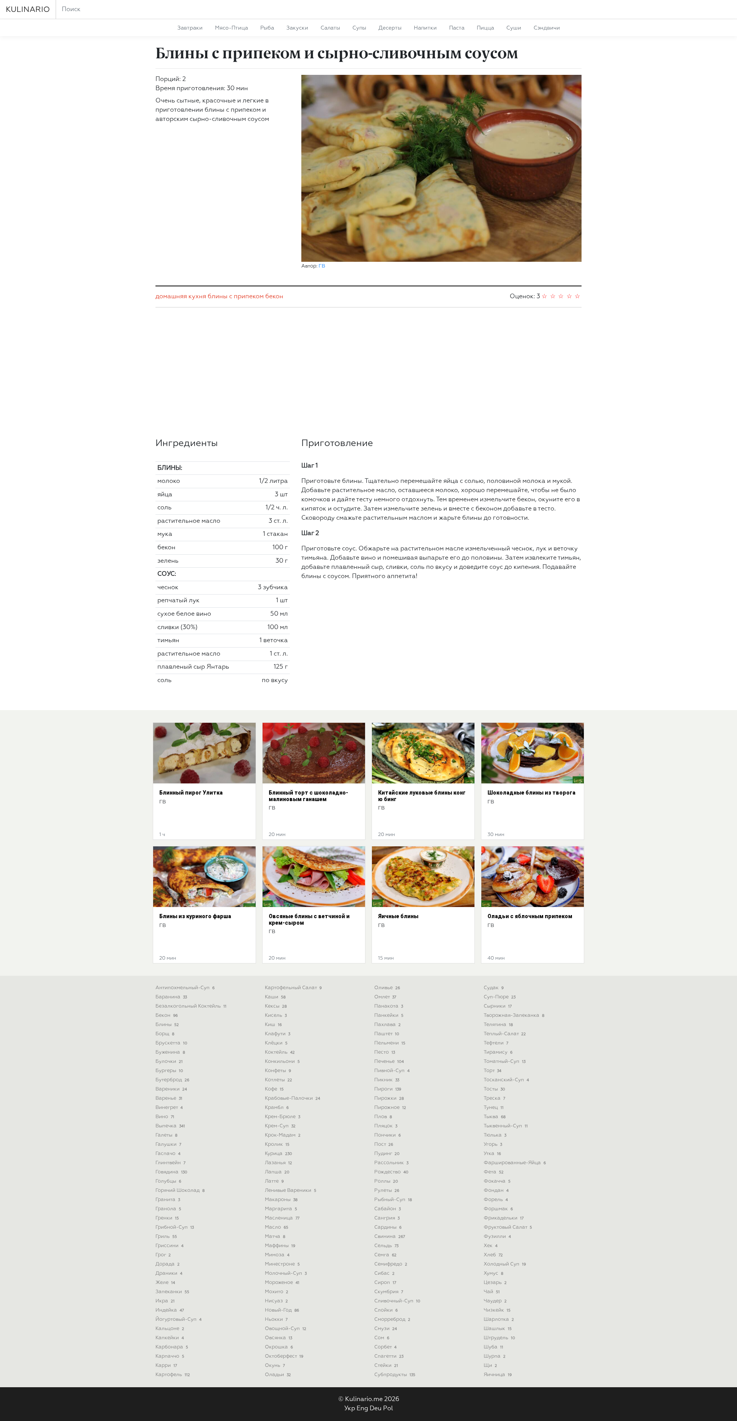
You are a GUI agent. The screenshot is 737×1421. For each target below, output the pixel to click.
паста (456, 28)
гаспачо (167, 1153)
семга (385, 1254)
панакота (388, 1006)
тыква (495, 1116)
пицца (485, 28)
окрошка (279, 1347)
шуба (493, 1347)
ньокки (276, 1319)
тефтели (496, 1043)
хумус (493, 1273)
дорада (167, 1264)
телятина (498, 1024)
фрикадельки (504, 1218)
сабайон (387, 1208)
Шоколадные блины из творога (531, 793)
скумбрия (388, 1291)
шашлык (498, 1328)
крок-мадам (283, 1135)
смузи (385, 1328)
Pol (388, 1409)
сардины (388, 1227)
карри (166, 1365)
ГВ (322, 266)
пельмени (389, 1043)
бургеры (169, 1070)
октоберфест (284, 1356)
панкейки (388, 1015)
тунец (494, 1107)
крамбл (277, 1107)
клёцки (276, 1043)
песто (384, 1052)
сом (381, 1337)
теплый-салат (505, 1033)
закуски (297, 28)
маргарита (281, 1208)
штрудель (499, 1337)
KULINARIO (28, 9)
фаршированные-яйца (515, 1162)
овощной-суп (285, 1328)
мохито (276, 1291)
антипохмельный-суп (185, 987)
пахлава (387, 1024)
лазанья (278, 1162)
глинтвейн (170, 1162)
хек (490, 1245)
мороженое (282, 1282)
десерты (390, 28)
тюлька (495, 1135)
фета (494, 1172)
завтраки (190, 28)
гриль (166, 1236)
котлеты (278, 1079)
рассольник (391, 1162)
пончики (387, 1135)
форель (496, 1199)
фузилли (497, 1236)
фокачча (497, 1181)
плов (383, 1116)
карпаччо (169, 1356)
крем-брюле (282, 1116)
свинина (389, 1236)
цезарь (495, 1282)
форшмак (498, 1208)
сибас (384, 1273)
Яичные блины (398, 916)
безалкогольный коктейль (190, 1006)
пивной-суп (392, 1070)
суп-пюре (500, 997)
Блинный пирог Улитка (191, 793)
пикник (386, 1079)
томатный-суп (504, 1061)
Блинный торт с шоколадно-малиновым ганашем (308, 796)
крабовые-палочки (292, 1098)
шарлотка (499, 1319)
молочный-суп (286, 1273)
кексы (276, 1006)
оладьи (278, 1374)
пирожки (389, 1098)
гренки (167, 1218)
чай (492, 1291)
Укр (349, 1409)
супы (359, 28)
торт (492, 1070)
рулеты (386, 1190)
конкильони (282, 1061)
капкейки (169, 1337)
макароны (281, 1199)
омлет (385, 997)
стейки (386, 1365)
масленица (282, 1218)
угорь (493, 1144)
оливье (387, 987)
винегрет (169, 1107)
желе (165, 1282)
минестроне (282, 1264)
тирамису (498, 1052)
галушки (168, 1144)
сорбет (385, 1347)
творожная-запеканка (514, 1015)
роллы (386, 1181)
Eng (362, 1409)
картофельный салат (293, 987)
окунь (275, 1365)
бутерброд (172, 1079)
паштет (386, 1033)
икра (165, 1301)
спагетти (388, 1356)
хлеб (493, 1254)
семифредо (390, 1264)
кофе (274, 1089)
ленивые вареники (290, 1190)
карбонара (171, 1347)
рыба (267, 28)
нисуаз (276, 1301)
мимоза (277, 1254)
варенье (168, 1098)
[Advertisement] (368, 372)
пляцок (385, 1126)
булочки (169, 1061)
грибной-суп (174, 1227)
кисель (276, 1015)
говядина (171, 1172)
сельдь (386, 1245)
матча (275, 1236)
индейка (169, 1310)
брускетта (171, 1043)
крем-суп (280, 1126)
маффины (280, 1245)
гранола (168, 1208)
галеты (166, 1135)
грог (163, 1254)
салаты (330, 28)
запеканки (172, 1291)
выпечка (170, 1126)
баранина (171, 997)
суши (513, 28)
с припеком (246, 297)
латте (274, 1181)
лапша (277, 1172)
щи (490, 1365)
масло (276, 1227)
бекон (274, 297)
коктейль (280, 1052)
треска (494, 1098)
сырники (498, 1006)
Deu (376, 1409)
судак (494, 987)
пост (383, 1144)
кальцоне (169, 1328)
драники (168, 1273)
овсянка (278, 1337)
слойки (386, 1310)
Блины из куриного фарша (195, 916)
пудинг (387, 1153)
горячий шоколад (180, 1190)
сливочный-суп (397, 1301)
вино (164, 1116)
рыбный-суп (393, 1199)
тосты (494, 1089)
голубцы (168, 1181)
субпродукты (394, 1374)
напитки (425, 28)
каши (275, 997)
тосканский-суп (506, 1079)
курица (278, 1153)
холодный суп (505, 1264)
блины (218, 297)
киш (273, 1024)
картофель (172, 1374)
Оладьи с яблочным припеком (529, 916)
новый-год (282, 1310)
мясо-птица (231, 28)
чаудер (495, 1301)
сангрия (387, 1218)
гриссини (169, 1245)
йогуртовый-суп (178, 1319)
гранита (167, 1199)
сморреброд (392, 1319)
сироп (385, 1282)
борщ (164, 1033)
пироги (387, 1089)
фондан (496, 1190)
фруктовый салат (508, 1227)
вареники (171, 1089)
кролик (277, 1144)
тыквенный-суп (506, 1126)
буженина (170, 1052)
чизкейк (497, 1310)
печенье (389, 1061)
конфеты (278, 1070)
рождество (391, 1172)
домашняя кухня (180, 297)
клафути (277, 1033)
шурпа (495, 1356)
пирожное (390, 1107)
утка (492, 1153)
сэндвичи (547, 28)
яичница (498, 1374)
